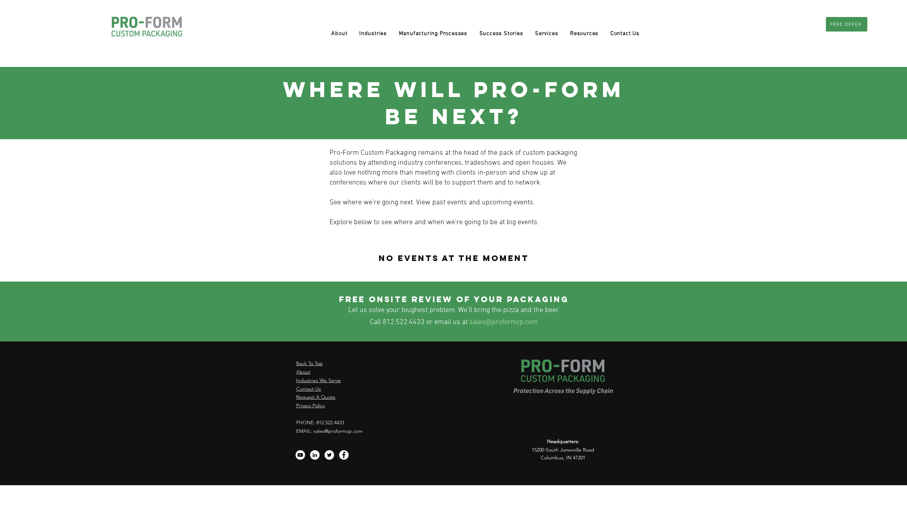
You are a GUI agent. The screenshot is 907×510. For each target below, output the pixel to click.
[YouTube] (300, 455)
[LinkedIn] (315, 455)
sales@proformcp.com (503, 322)
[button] (433, 34)
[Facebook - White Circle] (344, 455)
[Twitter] (329, 455)
